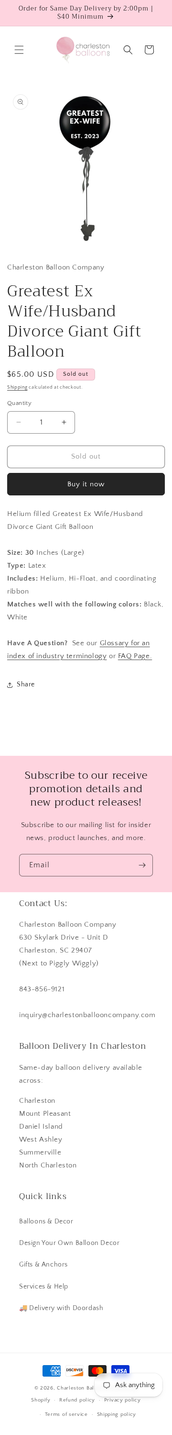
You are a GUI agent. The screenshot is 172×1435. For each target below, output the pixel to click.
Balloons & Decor (46, 1221)
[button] (19, 49)
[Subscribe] (141, 865)
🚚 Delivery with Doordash (61, 1308)
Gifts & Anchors (43, 1264)
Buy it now (86, 484)
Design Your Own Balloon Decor (69, 1243)
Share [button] (26, 684)
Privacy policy (122, 1400)
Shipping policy (117, 1414)
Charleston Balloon (81, 1388)
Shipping (17, 387)
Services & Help (43, 1286)
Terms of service (66, 1414)
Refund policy (77, 1400)
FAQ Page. (135, 656)
